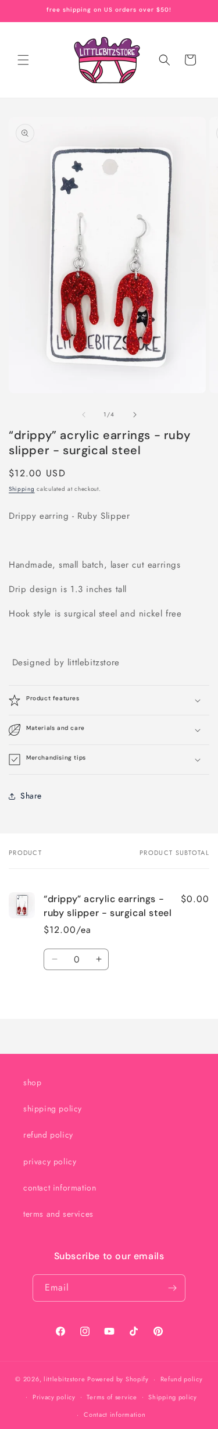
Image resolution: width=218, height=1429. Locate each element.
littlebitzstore (64, 1379)
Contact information (114, 1414)
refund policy (48, 1135)
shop (32, 1082)
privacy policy (49, 1161)
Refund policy (181, 1379)
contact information (59, 1187)
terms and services (58, 1214)
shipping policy (52, 1108)
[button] (23, 60)
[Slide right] (135, 414)
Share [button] (31, 795)
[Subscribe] (172, 1288)
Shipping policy (172, 1397)
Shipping (22, 488)
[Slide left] (84, 414)
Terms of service (112, 1397)
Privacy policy (54, 1397)
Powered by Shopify (118, 1379)
